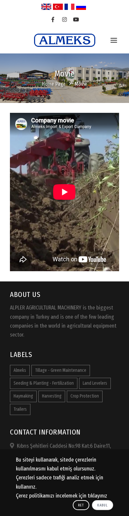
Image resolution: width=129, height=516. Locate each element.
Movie (80, 84)
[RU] (81, 6)
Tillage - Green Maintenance (60, 370)
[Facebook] (53, 19)
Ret (81, 505)
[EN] (46, 6)
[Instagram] (64, 19)
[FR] (69, 6)
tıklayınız (97, 495)
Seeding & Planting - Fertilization (44, 383)
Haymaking (23, 396)
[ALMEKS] (64, 40)
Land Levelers (95, 383)
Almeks (20, 370)
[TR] (58, 6)
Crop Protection (84, 396)
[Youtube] (76, 19)
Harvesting (52, 396)
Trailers (20, 409)
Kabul (102, 505)
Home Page (54, 84)
